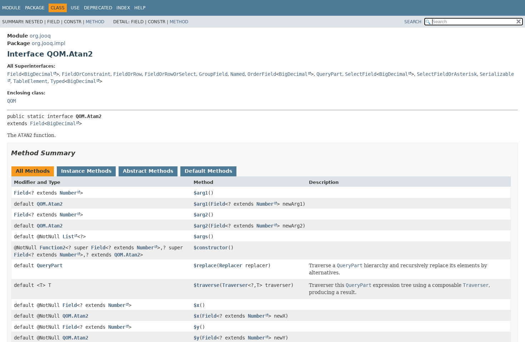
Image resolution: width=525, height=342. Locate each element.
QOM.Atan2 (49, 204)
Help (139, 7)
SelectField (360, 74)
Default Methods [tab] (208, 171)
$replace (205, 265)
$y (196, 327)
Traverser (235, 285)
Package (35, 7)
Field (14, 74)
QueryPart (329, 74)
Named (237, 74)
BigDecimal (38, 74)
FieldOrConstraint (86, 74)
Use (75, 7)
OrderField (262, 74)
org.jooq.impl (48, 43)
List (68, 236)
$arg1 (201, 193)
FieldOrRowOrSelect (170, 74)
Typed (57, 81)
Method (95, 21)
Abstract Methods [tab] (148, 171)
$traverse (206, 285)
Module (11, 7)
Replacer (230, 265)
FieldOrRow (127, 74)
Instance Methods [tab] (86, 171)
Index (123, 7)
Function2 (52, 247)
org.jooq (40, 36)
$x (196, 305)
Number (68, 193)
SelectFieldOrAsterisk (447, 74)
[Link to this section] (80, 153)
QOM (11, 101)
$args (201, 236)
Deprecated (98, 7)
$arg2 (201, 215)
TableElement (30, 81)
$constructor (211, 247)
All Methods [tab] (33, 171)
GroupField (213, 74)
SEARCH (412, 21)
